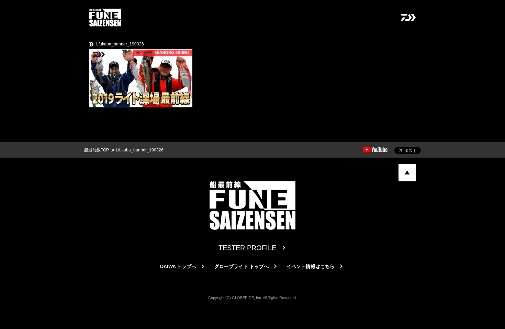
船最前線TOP (96, 150)
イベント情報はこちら (311, 266)
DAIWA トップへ (178, 266)
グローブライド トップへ (241, 266)
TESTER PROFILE (247, 248)
